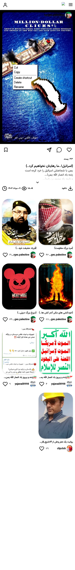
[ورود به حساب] (5, 5)
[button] (70, 4)
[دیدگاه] (59, 149)
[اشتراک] (49, 149)
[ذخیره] (5, 149)
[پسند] (69, 149)
